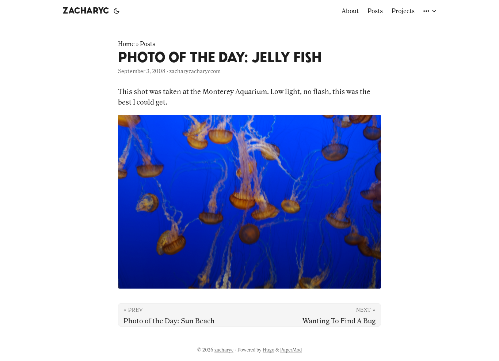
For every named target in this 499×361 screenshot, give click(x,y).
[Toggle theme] (116, 11)
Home (126, 44)
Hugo (268, 350)
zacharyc (85, 11)
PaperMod (291, 350)
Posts (147, 44)
